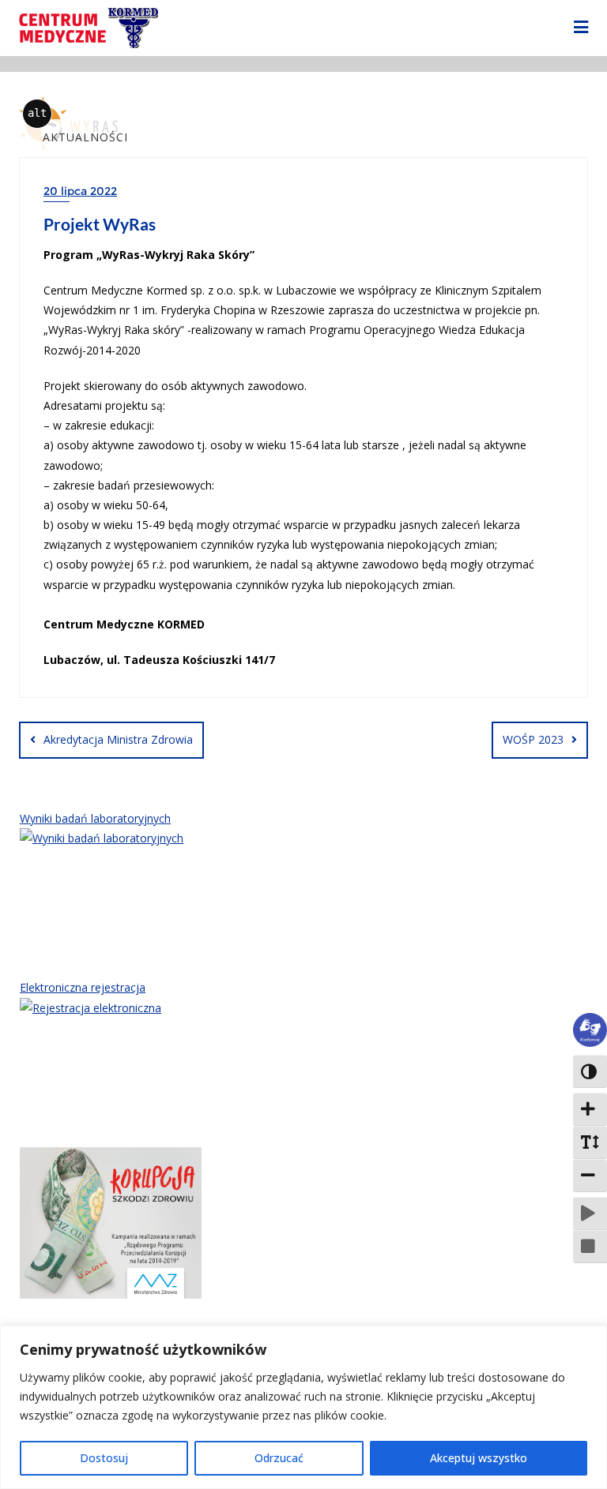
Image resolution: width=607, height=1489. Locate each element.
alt (37, 113)
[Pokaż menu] (581, 28)
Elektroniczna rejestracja (82, 987)
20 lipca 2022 (80, 191)
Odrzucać (279, 1457)
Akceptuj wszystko (478, 1457)
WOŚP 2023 (533, 739)
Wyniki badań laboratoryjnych (95, 818)
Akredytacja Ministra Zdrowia (118, 739)
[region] (303, 1407)
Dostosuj (104, 1457)
